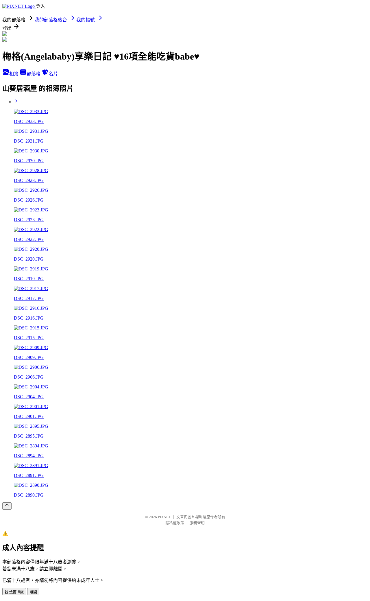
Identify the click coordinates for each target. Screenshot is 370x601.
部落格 (34, 73)
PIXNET (164, 517)
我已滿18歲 (14, 592)
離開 (33, 592)
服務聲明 (197, 523)
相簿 (14, 73)
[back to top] (7, 506)
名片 (53, 73)
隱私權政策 (174, 523)
